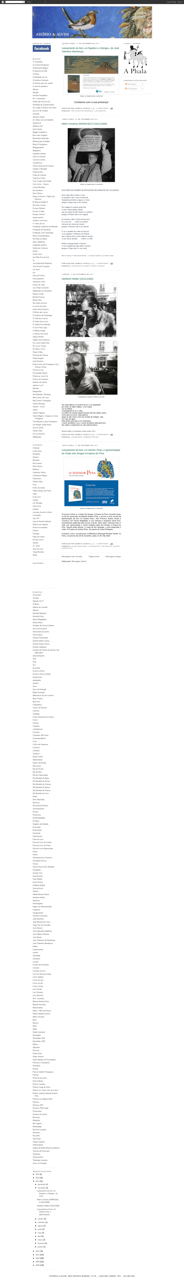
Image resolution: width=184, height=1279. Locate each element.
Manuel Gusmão (39, 1005)
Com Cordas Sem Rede (42, 181)
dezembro (42, 1184)
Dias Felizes (37, 193)
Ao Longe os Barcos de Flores (44, 108)
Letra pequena (38, 279)
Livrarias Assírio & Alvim (42, 512)
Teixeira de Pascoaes (41, 1151)
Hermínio (36, 901)
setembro (42, 1222)
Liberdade (36, 956)
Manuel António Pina (41, 1001)
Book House (37, 466)
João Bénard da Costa (41, 922)
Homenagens (38, 904)
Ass (34, 665)
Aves (35, 686)
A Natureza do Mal (40, 71)
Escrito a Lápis (38, 211)
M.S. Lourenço (38, 998)
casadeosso (37, 163)
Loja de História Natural (42, 521)
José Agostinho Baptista (42, 263)
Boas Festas (38, 699)
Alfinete (36, 610)
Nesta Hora (37, 300)
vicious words (38, 428)
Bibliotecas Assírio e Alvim (43, 695)
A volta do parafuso (40, 86)
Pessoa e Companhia (41, 1063)
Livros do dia (38, 983)
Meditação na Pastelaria (42, 291)
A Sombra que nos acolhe (43, 83)
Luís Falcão (37, 989)
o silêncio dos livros (40, 334)
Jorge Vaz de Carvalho (41, 925)
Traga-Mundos (38, 552)
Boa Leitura (37, 463)
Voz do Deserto (39, 434)
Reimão (36, 388)
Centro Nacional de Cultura (43, 166)
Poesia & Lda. (38, 370)
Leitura (35, 500)
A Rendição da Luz (40, 77)
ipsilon (35, 251)
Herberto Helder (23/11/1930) (48, 1206)
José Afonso (37, 928)
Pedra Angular (38, 358)
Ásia (34, 662)
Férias (35, 855)
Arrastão (36, 114)
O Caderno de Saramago (42, 315)
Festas (35, 864)
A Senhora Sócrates (40, 80)
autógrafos (37, 680)
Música (35, 1023)
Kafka (35, 946)
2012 (38, 1251)
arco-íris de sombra (40, 111)
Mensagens (131, 84)
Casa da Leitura (39, 160)
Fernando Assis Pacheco (42, 858)
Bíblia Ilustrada (38, 692)
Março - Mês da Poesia (42, 1011)
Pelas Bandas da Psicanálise (44, 1060)
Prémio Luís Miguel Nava (42, 1099)
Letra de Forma (39, 276)
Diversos (36, 803)
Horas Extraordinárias (41, 236)
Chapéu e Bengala (40, 169)
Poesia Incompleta (40, 527)
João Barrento (38, 919)
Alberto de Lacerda (40, 607)
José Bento (37, 937)
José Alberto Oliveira (41, 934)
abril (39, 1236)
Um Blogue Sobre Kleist (42, 425)
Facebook (36, 833)
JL (34, 260)
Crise (35, 741)
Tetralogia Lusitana (40, 1160)
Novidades (37, 1035)
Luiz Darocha (38, 995)
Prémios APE (38, 1105)
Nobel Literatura (39, 1032)
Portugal (36, 534)
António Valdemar (39, 647)
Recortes (36, 1117)
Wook (35, 555)
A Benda (36, 448)
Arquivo (36, 457)
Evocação (37, 827)
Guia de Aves (38, 888)
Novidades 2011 (39, 1038)
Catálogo (36, 714)
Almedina (36, 454)
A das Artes (37, 451)
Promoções (37, 1111)
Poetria (35, 531)
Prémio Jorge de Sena (41, 1087)
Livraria (35, 962)
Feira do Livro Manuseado (43, 849)
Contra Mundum (39, 187)
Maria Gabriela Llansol (41, 1014)
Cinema (36, 723)
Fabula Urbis (38, 482)
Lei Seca (36, 269)
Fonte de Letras (39, 488)
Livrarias (36, 968)
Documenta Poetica (40, 806)
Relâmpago (37, 1127)
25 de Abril (37, 595)
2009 (38, 1262)
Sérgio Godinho (39, 1142)
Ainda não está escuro (41, 102)
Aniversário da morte (41, 632)
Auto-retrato (37, 129)
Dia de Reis (37, 772)
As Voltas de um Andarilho (43, 120)
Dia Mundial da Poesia (41, 790)
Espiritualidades (39, 818)
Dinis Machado (38, 800)
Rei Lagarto (37, 1123)
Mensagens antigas (113, 557)
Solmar (35, 543)
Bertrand (36, 460)
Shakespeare (38, 1145)
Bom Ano (36, 702)
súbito (35, 410)
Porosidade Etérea (40, 373)
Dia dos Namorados (40, 775)
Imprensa (36, 910)
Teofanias (36, 1154)
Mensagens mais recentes (72, 557)
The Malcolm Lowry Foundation (45, 422)
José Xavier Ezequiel (41, 266)
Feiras (35, 852)
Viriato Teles (37, 431)
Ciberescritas (38, 172)
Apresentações (38, 656)
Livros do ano (38, 980)
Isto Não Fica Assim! (41, 257)
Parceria (36, 1050)
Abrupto (36, 92)
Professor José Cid (40, 376)
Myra (35, 1026)
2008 (38, 1265)
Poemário (36, 1066)
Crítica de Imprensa (40, 744)
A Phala (36, 74)
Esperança (37, 478)
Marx (35, 1020)
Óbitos (35, 1044)
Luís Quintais (38, 992)
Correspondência (39, 738)
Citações (36, 726)
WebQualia (37, 437)
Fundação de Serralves (42, 230)
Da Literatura (38, 190)
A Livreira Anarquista (41, 65)
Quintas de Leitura (40, 382)
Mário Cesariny (38, 1017)
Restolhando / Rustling (41, 394)
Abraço (35, 89)
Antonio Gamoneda (40, 638)
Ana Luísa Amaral (40, 629)
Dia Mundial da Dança (41, 787)
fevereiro (41, 1243)
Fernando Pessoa (39, 861)
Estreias (36, 821)
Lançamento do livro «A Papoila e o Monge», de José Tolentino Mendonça (90, 50)
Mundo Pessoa (38, 297)
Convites (36, 732)
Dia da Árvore (38, 769)
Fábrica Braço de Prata (42, 491)
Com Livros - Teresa (40, 184)
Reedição (36, 1120)
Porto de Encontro (40, 1078)
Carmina (36, 711)
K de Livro (37, 497)
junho (40, 1229)
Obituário (36, 1047)
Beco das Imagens (40, 135)
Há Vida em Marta (40, 239)
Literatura (36, 959)
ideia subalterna (39, 242)
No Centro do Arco (40, 303)
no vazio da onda (39, 306)
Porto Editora (38, 1081)
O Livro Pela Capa (40, 328)
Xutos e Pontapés (40, 1163)
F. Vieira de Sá (38, 224)
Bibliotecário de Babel (41, 141)
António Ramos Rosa (41, 644)
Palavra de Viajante (40, 524)
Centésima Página (40, 476)
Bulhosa (36, 469)
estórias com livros (40, 221)
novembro (42, 1188)
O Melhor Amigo (39, 331)
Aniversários (37, 635)
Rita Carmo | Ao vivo (41, 398)
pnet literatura (38, 361)
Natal (35, 1029)
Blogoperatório (38, 147)
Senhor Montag (39, 404)
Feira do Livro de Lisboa (42, 842)
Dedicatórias (37, 760)
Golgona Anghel (39, 885)
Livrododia (37, 515)
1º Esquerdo (37, 62)
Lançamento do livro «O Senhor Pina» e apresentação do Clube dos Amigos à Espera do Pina (91, 452)
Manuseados (38, 1008)
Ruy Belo (36, 1136)
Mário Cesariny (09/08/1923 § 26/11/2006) (84, 123)
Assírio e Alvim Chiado (42, 674)
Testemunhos (38, 1157)
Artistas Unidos (39, 117)
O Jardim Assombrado (41, 324)
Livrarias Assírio (39, 971)
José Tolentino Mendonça (43, 943)
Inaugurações (38, 913)
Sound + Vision (39, 407)
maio (40, 1233)
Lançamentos (38, 950)
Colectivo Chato (39, 178)
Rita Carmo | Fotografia (42, 401)
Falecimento (37, 836)
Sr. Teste (36, 546)
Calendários (37, 705)
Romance (36, 1133)
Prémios (36, 1102)
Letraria (36, 509)
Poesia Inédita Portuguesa (43, 1072)
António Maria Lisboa (41, 641)
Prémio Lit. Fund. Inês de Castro (45, 1090)
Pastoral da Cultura (40, 355)
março (40, 1240)
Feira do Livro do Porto (42, 845)
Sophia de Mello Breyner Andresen (46, 1148)
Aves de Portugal (39, 689)
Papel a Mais (38, 352)
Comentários (132, 89)
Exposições (37, 830)
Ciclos (35, 720)
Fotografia (37, 870)
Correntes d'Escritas (40, 735)
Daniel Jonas (38, 757)
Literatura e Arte (39, 282)
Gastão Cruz (38, 873)
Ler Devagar (37, 503)
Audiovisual (37, 677)
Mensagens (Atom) (79, 561)
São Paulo (37, 1139)
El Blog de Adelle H (40, 202)
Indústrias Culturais (40, 248)
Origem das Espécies (41, 340)
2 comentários (102, 544)
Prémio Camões (39, 1084)
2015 (38, 1174)
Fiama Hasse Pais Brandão (43, 867)
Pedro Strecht (38, 1057)
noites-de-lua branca (40, 309)
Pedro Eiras (37, 1053)
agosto (41, 1226)
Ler (34, 273)
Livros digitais (38, 977)
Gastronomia (38, 876)
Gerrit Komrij (38, 882)
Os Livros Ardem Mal (41, 343)
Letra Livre (37, 506)
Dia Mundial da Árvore (41, 781)
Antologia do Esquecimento (43, 105)
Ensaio (35, 812)
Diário (35, 796)
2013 (38, 1181)
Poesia (35, 1069)
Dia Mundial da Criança (42, 784)
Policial (35, 1075)
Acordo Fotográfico (40, 95)
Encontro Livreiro (39, 205)
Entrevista (37, 815)
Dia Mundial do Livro (41, 793)
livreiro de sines (39, 285)
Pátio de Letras (39, 537)
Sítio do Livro (38, 549)
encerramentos (38, 809)
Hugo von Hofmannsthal (42, 907)
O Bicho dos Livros (40, 312)
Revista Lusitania (39, 1130)
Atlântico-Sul (38, 126)
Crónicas (36, 747)
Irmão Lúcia (37, 254)
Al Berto (36, 604)
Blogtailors (37, 151)
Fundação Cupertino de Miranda (45, 227)
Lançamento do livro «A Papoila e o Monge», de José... (47, 1193)
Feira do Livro (38, 839)
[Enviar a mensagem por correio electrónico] (111, 108)
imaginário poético (40, 245)
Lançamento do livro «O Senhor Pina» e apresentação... (46, 1212)
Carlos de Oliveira (40, 708)
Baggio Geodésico (40, 132)
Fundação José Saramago (43, 233)
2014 (38, 1178)
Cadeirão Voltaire (39, 154)
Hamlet (35, 891)
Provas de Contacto (40, 379)
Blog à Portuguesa (40, 144)
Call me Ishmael (39, 157)
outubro (41, 1219)
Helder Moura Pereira (41, 894)
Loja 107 (36, 518)
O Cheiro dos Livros (40, 322)
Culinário (36, 754)
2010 (38, 1258)
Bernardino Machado (41, 138)
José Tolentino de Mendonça (44, 940)
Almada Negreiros (40, 613)
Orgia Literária (38, 337)
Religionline (37, 391)
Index (35, 494)
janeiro (40, 1247)
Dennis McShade (39, 763)
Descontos (37, 766)
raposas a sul (38, 385)
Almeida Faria (38, 616)
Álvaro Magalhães (40, 619)
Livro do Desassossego (42, 974)
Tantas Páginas (39, 413)
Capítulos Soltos (39, 472)
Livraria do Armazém (41, 965)
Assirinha (36, 668)
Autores (36, 683)
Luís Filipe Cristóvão (41, 288)
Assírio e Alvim (39, 671)
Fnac (35, 485)
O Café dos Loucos (40, 318)
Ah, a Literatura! (39, 99)
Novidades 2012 (39, 1041)
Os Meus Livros (39, 349)
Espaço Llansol (39, 214)
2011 (38, 1255)
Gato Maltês (37, 879)
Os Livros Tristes (39, 346)
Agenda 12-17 (38, 601)
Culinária (36, 751)
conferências (38, 729)
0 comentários (102, 108)
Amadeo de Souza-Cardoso (43, 626)
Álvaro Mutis (38, 623)
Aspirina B (37, 123)
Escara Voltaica (39, 208)
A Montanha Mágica (40, 68)
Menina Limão (38, 294)
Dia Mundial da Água (41, 778)
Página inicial (94, 557)
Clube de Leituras (39, 175)
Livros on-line (38, 986)
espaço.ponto (38, 217)
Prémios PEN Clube (40, 1108)
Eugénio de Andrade (40, 824)
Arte (34, 659)
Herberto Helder (39, 897)
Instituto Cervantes (40, 916)
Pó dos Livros (38, 540)
